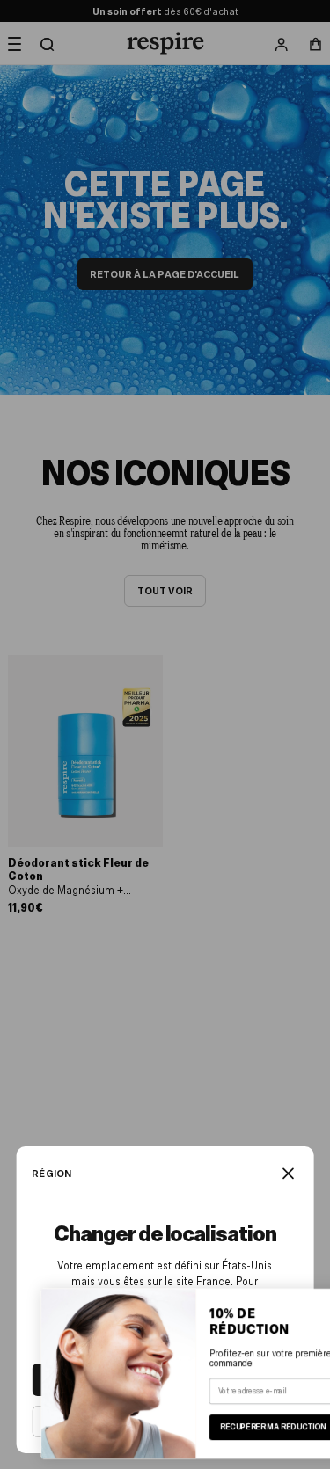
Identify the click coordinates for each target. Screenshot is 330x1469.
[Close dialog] (309, 1302)
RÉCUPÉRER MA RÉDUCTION (245, 1427)
